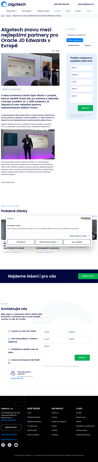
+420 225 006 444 (61, 4)
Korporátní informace (83, 435)
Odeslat (85, 108)
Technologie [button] (26, 11)
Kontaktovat (88, 276)
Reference (55, 413)
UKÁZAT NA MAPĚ (9, 420)
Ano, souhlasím (77, 242)
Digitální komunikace (34, 421)
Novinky (57, 11)
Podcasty (55, 435)
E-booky (54, 430)
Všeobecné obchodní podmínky (74, 455)
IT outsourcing (32, 426)
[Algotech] (13, 4)
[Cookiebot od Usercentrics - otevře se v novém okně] (82, 218)
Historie (78, 421)
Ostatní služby (32, 430)
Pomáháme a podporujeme (85, 426)
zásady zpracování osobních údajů (80, 115)
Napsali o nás (81, 417)
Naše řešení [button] (11, 11)
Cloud (29, 413)
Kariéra (54, 426)
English (88, 11)
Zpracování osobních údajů (55, 455)
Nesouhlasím (21, 242)
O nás (68, 11)
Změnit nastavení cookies (78, 236)
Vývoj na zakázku (33, 435)
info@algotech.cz (86, 4)
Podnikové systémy (33, 417)
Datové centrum (81, 430)
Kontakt (78, 11)
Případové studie (43, 11)
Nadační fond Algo (58, 421)
